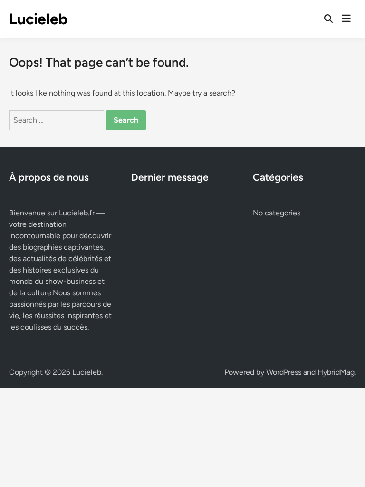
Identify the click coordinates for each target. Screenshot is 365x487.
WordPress (283, 372)
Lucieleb (38, 19)
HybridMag (336, 372)
